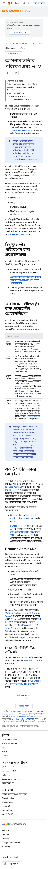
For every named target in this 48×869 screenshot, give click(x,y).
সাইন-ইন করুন (39, 3)
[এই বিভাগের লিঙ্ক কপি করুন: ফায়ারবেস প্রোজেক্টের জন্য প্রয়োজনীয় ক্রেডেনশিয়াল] (30, 313)
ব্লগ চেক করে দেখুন (8, 767)
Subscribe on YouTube (11, 779)
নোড (35, 515)
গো (32, 518)
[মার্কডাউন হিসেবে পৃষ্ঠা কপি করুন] (16, 73)
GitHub (5, 756)
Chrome (5, 834)
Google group (7, 802)
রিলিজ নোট (6, 806)
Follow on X (6, 775)
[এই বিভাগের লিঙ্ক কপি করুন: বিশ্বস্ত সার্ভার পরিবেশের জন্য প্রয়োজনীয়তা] (28, 254)
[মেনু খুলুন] (4, 3)
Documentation (11, 11)
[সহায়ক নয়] (25, 48)
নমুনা (4, 748)
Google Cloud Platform (11, 843)
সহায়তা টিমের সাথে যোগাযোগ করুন (14, 794)
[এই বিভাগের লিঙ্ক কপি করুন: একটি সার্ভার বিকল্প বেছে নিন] (22, 474)
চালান (40, 43)
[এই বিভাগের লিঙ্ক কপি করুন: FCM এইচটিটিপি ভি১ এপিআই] (19, 652)
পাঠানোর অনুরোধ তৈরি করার (23, 637)
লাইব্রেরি (5, 752)
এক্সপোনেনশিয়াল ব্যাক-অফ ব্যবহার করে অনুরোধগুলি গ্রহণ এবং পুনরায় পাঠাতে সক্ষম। (25, 280)
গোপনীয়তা (14, 857)
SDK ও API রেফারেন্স (9, 743)
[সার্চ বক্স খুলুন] (24, 3)
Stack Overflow (8, 798)
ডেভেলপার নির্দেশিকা (9, 739)
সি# (25, 518)
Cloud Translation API (24, 25)
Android (5, 830)
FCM (28, 11)
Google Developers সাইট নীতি (23, 719)
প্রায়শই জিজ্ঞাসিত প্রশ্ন (9, 814)
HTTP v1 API (13, 490)
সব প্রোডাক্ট (6, 847)
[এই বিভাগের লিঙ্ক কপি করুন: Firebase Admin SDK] (39, 549)
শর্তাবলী (5, 857)
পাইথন (19, 518)
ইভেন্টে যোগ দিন (8, 783)
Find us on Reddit (9, 771)
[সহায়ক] (21, 48)
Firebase (8, 43)
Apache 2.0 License (16, 716)
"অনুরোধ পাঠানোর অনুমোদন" (30, 416)
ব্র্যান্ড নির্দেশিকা (7, 810)
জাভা (12, 518)
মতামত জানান (13, 54)
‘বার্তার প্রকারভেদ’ (17, 235)
